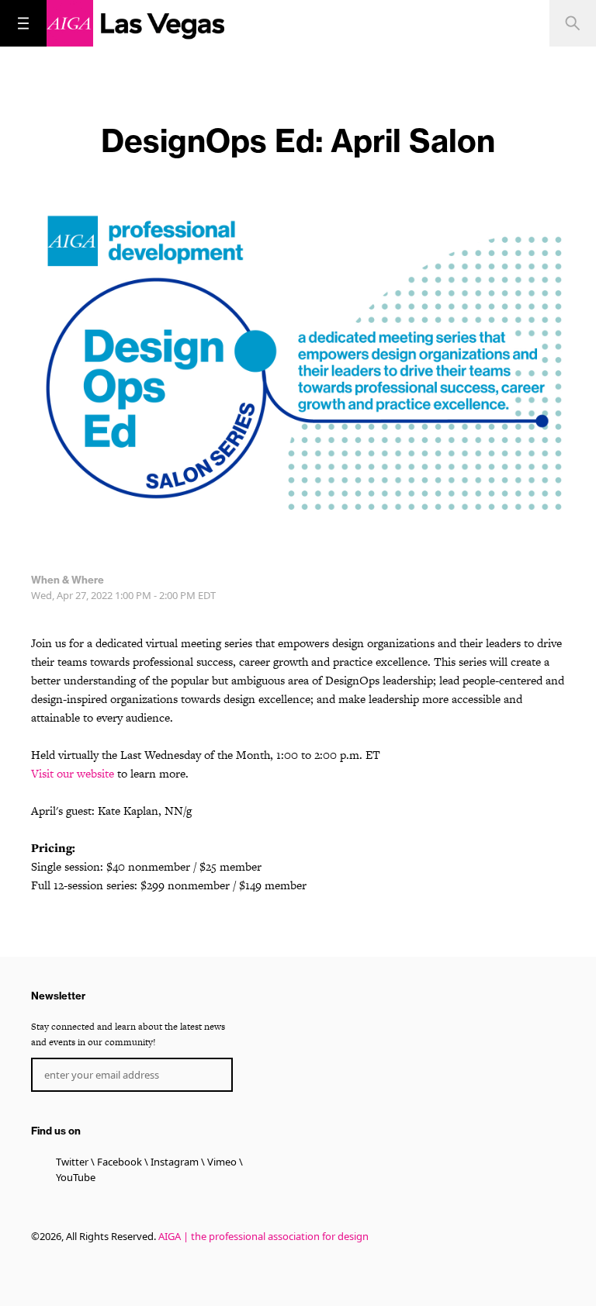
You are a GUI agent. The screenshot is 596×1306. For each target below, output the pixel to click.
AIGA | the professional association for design (263, 1236)
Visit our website (72, 773)
